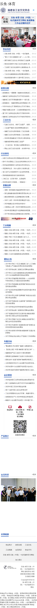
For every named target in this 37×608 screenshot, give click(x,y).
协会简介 (9, 545)
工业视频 (9, 550)
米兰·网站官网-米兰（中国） (17, 607)
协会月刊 (28, 550)
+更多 (34, 49)
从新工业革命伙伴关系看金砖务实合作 (15, 158)
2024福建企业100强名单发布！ (15, 203)
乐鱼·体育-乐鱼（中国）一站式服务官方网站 (18, 555)
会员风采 (18, 550)
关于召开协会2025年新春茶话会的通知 (19, 307)
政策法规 (18, 545)
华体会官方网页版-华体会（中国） (19, 595)
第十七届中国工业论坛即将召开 (16, 390)
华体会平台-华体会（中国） (9, 593)
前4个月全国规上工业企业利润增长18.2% (16, 161)
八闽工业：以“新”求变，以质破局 (14, 178)
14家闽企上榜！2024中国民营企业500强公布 (20, 207)
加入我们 (18, 560)
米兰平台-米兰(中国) (11, 604)
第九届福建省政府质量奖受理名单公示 (17, 193)
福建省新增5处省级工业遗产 (14, 141)
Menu (33, 10)
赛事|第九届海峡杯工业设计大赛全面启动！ (20, 356)
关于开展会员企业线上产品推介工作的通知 (20, 336)
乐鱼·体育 (7, 4)
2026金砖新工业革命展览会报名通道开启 (19, 380)
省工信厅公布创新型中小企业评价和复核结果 (18, 172)
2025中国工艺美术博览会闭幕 (15, 386)
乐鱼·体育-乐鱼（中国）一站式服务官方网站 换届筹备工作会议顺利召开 (22, 20)
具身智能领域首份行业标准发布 (13, 175)
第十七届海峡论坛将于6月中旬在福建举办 (20, 383)
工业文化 (28, 545)
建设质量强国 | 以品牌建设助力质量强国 (18, 197)
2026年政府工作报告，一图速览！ (14, 182)
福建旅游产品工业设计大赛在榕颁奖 (18, 353)
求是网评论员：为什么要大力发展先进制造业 (18, 168)
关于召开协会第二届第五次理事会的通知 (19, 269)
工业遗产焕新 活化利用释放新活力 (16, 128)
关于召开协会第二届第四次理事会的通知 (19, 310)
